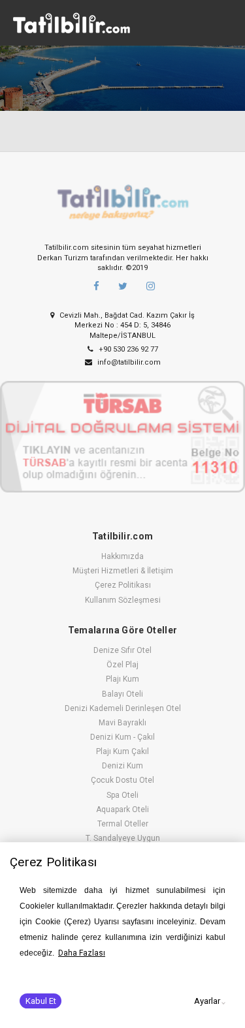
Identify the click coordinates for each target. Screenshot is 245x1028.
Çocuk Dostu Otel (122, 780)
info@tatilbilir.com (128, 362)
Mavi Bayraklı (122, 722)
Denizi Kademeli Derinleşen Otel (123, 708)
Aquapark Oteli (122, 809)
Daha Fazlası (81, 953)
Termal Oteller (122, 823)
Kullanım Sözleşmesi (123, 600)
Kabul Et (40, 1001)
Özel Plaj (122, 664)
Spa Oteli (122, 795)
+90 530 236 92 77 (127, 349)
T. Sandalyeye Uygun (123, 838)
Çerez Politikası (123, 585)
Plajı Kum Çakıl (122, 751)
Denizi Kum (122, 765)
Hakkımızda (122, 556)
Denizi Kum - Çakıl (122, 737)
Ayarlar (207, 1001)
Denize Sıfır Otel (122, 650)
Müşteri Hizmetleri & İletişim (123, 570)
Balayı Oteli (122, 694)
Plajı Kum (122, 679)
